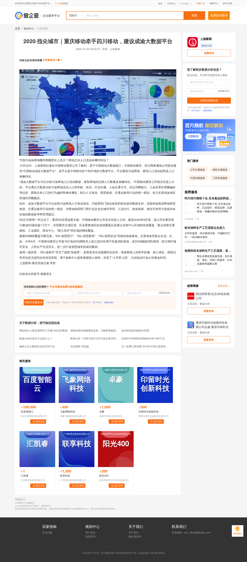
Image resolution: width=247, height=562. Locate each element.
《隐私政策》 (109, 302)
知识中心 (29, 28)
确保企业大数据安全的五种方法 (37, 346)
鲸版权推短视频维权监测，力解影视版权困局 (94, 330)
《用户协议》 (97, 302)
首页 (160, 3)
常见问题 (47, 532)
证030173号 (92, 553)
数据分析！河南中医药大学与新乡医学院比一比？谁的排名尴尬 (94, 338)
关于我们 (134, 532)
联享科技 (65, 475)
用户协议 (90, 532)
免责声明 (90, 536)
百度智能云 (27, 411)
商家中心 (214, 3)
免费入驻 (200, 3)
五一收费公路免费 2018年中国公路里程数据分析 (145, 346)
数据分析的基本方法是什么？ (35, 338)
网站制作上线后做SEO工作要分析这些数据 (43, 330)
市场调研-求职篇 (79, 346)
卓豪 (101, 411)
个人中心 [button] (184, 3)
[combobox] (135, 15)
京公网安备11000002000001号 (118, 553)
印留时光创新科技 (149, 411)
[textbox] (144, 15)
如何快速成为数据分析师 (135, 330)
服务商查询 (135, 536)
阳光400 (104, 475)
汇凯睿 (24, 475)
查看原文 (46, 274)
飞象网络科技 (67, 411)
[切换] (65, 3)
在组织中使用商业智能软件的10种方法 (143, 338)
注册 (230, 3)
